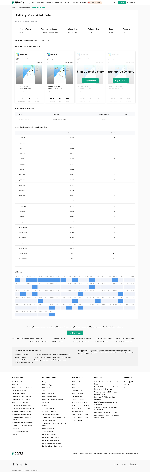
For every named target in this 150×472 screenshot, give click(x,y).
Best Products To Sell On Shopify (52, 443)
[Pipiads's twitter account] (17, 464)
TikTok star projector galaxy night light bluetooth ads (43, 360)
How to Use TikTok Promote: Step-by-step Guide (105, 398)
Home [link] (14, 7)
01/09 (74, 420)
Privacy (116, 464)
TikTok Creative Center (49, 397)
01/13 (80, 418)
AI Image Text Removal (49, 411)
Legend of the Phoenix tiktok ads (82, 338)
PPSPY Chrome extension (20, 431)
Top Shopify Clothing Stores (50, 440)
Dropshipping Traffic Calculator (21, 397)
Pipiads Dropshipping (48, 420)
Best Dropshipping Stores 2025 (51, 414)
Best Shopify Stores (48, 431)
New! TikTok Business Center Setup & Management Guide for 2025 (106, 388)
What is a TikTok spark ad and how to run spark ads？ (105, 408)
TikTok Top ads (77, 388)
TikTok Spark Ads (47, 388)
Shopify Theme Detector (19, 391)
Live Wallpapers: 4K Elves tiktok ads (105, 338)
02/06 (80, 415)
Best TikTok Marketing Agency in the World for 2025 (105, 403)
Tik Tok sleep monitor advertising (62, 357)
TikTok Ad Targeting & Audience (22, 388)
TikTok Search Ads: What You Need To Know (106, 383)
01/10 (86, 418)
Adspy (44, 382)
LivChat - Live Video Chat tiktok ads (40, 342)
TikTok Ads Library (48, 394)
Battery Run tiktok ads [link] (38, 7)
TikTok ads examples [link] (24, 7)
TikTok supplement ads (59, 360)
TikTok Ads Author (77, 394)
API (125, 388)
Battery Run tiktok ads (36, 338)
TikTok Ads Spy (47, 385)
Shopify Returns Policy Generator (22, 422)
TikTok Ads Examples (79, 382)
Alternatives (45, 403)
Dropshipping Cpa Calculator (21, 400)
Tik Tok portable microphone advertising (62, 354)
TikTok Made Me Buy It (49, 428)
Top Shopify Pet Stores (49, 434)
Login (114, 2)
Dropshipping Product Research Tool (53, 417)
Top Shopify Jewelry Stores (50, 437)
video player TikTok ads (21, 354)
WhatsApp (127, 385)
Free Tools (15, 428)
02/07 (74, 415)
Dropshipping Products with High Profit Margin (54, 424)
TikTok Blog (75, 385)
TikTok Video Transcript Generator (52, 400)
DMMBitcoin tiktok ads (58, 342)
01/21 (74, 418)
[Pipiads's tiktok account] (21, 464)
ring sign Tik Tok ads (20, 357)
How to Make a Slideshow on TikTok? (106, 412)
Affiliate (14, 434)
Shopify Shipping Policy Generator (22, 425)
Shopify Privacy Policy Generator (22, 411)
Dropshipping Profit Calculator (21, 405)
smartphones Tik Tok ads (22, 360)
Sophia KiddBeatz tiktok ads (124, 342)
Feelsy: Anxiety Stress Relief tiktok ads (127, 338)
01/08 (80, 420)
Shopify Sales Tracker (19, 382)
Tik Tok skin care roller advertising (43, 357)
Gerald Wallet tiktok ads (58, 338)
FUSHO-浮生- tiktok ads (101, 342)
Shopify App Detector (18, 394)
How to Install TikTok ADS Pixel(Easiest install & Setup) (106, 416)
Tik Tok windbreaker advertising (42, 354)
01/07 (86, 420)
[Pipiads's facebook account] (13, 464)
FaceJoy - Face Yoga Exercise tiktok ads (84, 342)
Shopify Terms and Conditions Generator (21, 418)
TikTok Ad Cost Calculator (20, 403)
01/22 (86, 415)
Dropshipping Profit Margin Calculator (23, 408)
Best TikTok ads (77, 391)
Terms (123, 464)
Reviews (44, 405)
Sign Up (121, 2)
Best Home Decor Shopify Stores (52, 446)
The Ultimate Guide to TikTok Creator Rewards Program (105, 393)
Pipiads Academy (77, 397)
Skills (43, 391)
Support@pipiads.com (131, 382)
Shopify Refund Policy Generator (22, 414)
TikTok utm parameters (19, 385)
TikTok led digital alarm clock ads (24, 362)
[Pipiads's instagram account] (26, 464)
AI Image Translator (48, 408)
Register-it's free (90, 81)
